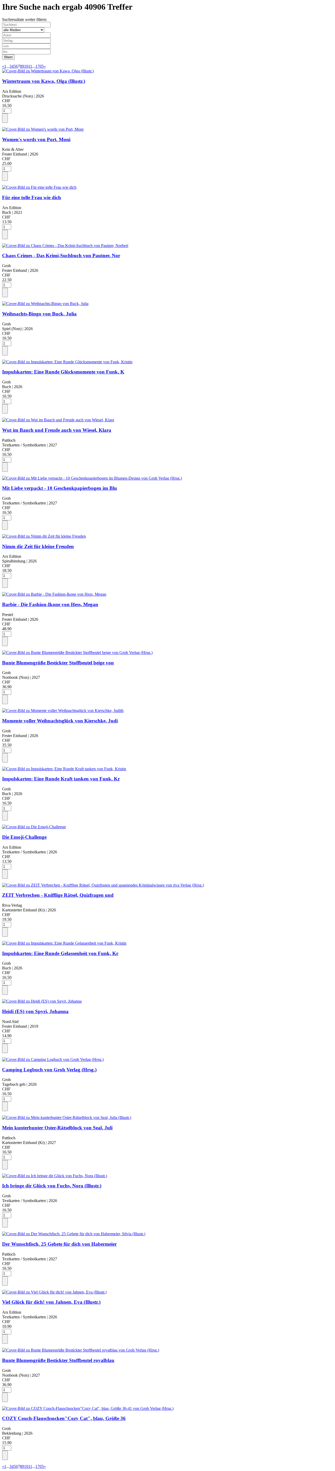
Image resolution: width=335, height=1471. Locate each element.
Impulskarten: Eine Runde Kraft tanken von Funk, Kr (61, 779)
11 (30, 66)
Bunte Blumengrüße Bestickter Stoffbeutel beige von (58, 662)
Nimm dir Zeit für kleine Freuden (38, 546)
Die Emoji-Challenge (24, 837)
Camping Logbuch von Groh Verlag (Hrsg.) (49, 1069)
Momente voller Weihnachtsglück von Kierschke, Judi (60, 720)
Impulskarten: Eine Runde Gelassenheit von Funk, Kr (60, 953)
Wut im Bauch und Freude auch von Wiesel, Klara (56, 430)
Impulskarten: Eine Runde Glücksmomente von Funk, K (63, 372)
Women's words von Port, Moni (36, 139)
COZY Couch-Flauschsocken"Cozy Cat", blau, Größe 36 (64, 1418)
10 (26, 66)
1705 (39, 66)
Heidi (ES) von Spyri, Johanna (35, 1011)
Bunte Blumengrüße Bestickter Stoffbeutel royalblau (58, 1360)
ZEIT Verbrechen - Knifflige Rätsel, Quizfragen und (58, 895)
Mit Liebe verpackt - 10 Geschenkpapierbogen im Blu (59, 488)
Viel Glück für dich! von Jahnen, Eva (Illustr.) (51, 1302)
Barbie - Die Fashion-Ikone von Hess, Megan (50, 604)
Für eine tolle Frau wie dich (31, 197)
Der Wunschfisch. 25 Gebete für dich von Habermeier (59, 1244)
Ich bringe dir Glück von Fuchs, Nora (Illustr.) (51, 1185)
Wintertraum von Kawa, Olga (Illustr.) (43, 81)
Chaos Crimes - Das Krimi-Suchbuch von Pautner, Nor (61, 255)
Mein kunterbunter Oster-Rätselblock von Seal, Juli (57, 1127)
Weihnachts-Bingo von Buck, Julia (39, 314)
